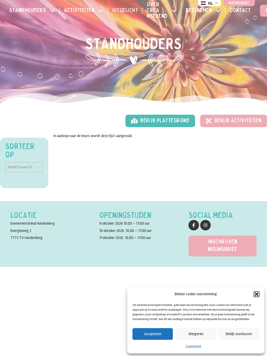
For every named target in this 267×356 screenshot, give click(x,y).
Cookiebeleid (193, 346)
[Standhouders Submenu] (54, 10)
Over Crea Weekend (157, 10)
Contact (240, 11)
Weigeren (196, 334)
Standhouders (27, 11)
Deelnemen (199, 11)
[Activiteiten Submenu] (102, 10)
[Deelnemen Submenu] (220, 10)
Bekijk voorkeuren (239, 334)
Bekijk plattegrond (164, 121)
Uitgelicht (125, 11)
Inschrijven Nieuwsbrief (223, 246)
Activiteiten (79, 11)
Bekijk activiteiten (238, 121)
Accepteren (152, 334)
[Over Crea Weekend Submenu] (176, 10)
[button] (256, 294)
